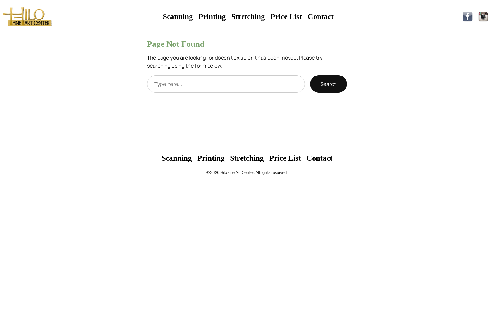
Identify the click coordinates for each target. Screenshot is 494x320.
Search (328, 84)
